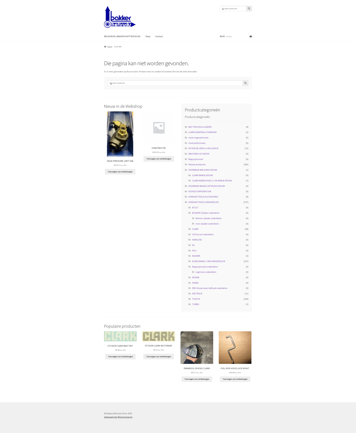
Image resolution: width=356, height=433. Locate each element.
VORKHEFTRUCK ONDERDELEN (203, 202)
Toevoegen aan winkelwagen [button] (120, 171)
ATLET (195, 207)
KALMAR (196, 255)
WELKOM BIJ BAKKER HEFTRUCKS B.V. (122, 36)
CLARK (195, 229)
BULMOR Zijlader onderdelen (205, 212)
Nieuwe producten (197, 164)
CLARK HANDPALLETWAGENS (202, 132)
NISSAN (195, 277)
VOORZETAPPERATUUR (199, 191)
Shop (147, 36)
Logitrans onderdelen (206, 272)
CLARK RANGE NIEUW (202, 175)
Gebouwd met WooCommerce (118, 417)
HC (193, 245)
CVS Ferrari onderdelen (203, 234)
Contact (159, 36)
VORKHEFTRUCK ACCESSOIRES (203, 196)
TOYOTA (196, 299)
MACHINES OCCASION (198, 153)
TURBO (195, 304)
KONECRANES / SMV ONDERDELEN (208, 261)
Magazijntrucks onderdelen (205, 266)
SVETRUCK (197, 293)
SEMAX (195, 282)
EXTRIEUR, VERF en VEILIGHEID (203, 148)
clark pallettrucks (196, 143)
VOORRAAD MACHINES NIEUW (202, 169)
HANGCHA (197, 239)
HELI (194, 250)
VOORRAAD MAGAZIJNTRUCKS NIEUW (206, 186)
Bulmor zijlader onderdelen (209, 218)
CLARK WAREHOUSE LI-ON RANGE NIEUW (212, 180)
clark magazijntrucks (198, 137)
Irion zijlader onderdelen (207, 223)
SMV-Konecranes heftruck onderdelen (210, 288)
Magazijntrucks (195, 159)
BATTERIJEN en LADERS (200, 126)
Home (109, 46)
